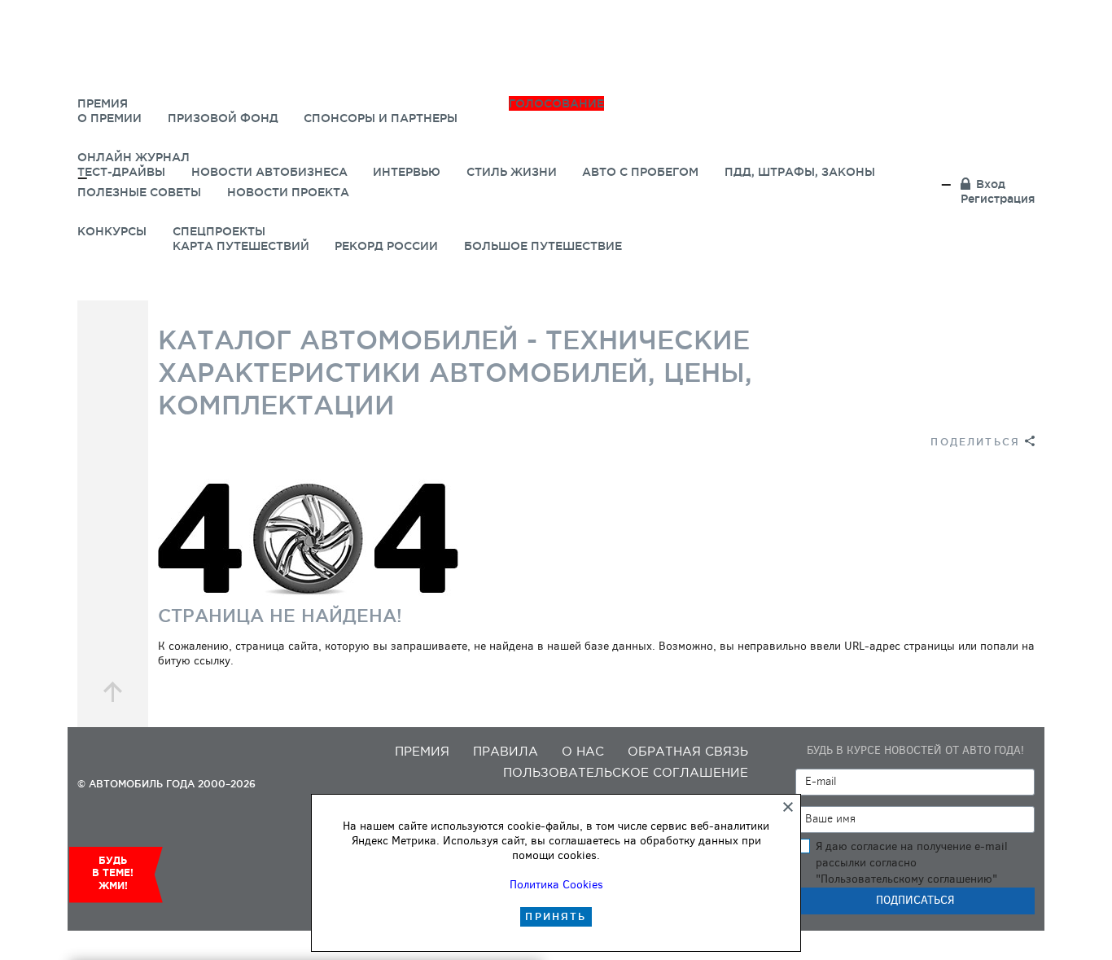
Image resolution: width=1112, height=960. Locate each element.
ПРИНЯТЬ (555, 916)
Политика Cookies (556, 884)
